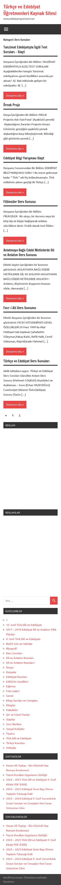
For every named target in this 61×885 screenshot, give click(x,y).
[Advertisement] (30, 470)
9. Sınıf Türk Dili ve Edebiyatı (23, 639)
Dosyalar (11, 672)
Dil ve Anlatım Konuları (20, 657)
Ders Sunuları (14, 653)
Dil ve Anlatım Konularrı (20, 662)
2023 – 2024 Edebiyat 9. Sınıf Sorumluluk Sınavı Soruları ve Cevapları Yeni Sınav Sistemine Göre (31, 803)
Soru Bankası (14, 724)
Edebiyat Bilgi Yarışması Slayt (23, 158)
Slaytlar (10, 719)
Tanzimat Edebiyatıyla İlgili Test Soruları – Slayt (25, 49)
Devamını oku (14, 95)
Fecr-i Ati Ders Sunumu (19, 307)
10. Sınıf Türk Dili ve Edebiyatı (24, 624)
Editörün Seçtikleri (17, 681)
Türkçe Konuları (15, 743)
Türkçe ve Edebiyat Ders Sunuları (26, 361)
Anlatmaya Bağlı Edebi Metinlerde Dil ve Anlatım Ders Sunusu (28, 252)
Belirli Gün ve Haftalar (19, 643)
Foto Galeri (12, 691)
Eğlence (11, 686)
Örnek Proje (11, 104)
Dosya (9, 667)
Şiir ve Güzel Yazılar (18, 714)
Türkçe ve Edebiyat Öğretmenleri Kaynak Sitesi (29, 10)
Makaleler (12, 709)
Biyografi (11, 648)
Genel (9, 695)
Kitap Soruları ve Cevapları (22, 700)
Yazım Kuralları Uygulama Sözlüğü (26, 774)
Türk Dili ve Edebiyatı (18, 738)
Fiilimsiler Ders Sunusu (19, 201)
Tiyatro (10, 733)
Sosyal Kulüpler (15, 728)
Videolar (11, 747)
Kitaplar (10, 705)
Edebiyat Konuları (16, 676)
